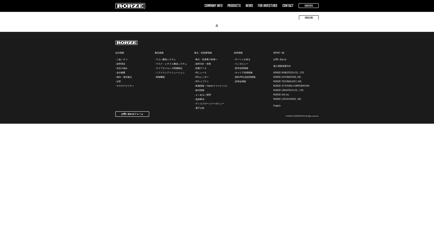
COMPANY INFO (213, 6)
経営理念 (120, 64)
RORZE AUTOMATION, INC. (287, 77)
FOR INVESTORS (267, 6)
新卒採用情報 (241, 68)
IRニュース (200, 72)
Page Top (217, 25)
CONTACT (288, 6)
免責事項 (199, 99)
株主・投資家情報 (203, 53)
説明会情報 (240, 81)
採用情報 (238, 53)
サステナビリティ (125, 86)
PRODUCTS (234, 6)
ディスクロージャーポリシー (209, 103)
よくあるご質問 (203, 95)
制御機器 (160, 77)
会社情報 (119, 53)
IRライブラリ (202, 81)
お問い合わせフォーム (132, 114)
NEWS (249, 6)
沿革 (118, 81)
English (277, 105)
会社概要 (120, 72)
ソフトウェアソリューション (170, 72)
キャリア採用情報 (244, 72)
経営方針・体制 (203, 64)
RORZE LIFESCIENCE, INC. (287, 99)
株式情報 (199, 90)
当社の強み (121, 68)
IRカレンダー (202, 77)
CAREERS (308, 5)
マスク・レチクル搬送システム (171, 64)
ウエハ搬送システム (166, 59)
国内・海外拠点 (124, 77)
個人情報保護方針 (282, 66)
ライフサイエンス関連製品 (169, 68)
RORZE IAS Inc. (281, 94)
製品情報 (159, 53)
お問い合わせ (280, 59)
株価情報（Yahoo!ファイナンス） (212, 86)
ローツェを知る (242, 59)
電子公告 (199, 108)
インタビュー (241, 64)
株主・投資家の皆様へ (206, 59)
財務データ (200, 68)
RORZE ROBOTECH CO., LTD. (288, 72)
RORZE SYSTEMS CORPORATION (291, 86)
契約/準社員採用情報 (245, 77)
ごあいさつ (121, 59)
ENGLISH (309, 17)
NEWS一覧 (278, 53)
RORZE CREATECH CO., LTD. (288, 90)
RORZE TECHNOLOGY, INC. (287, 81)
